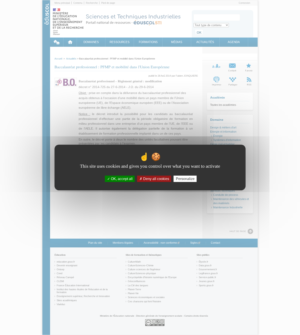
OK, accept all (121, 179)
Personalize (185, 179)
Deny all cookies (155, 179)
